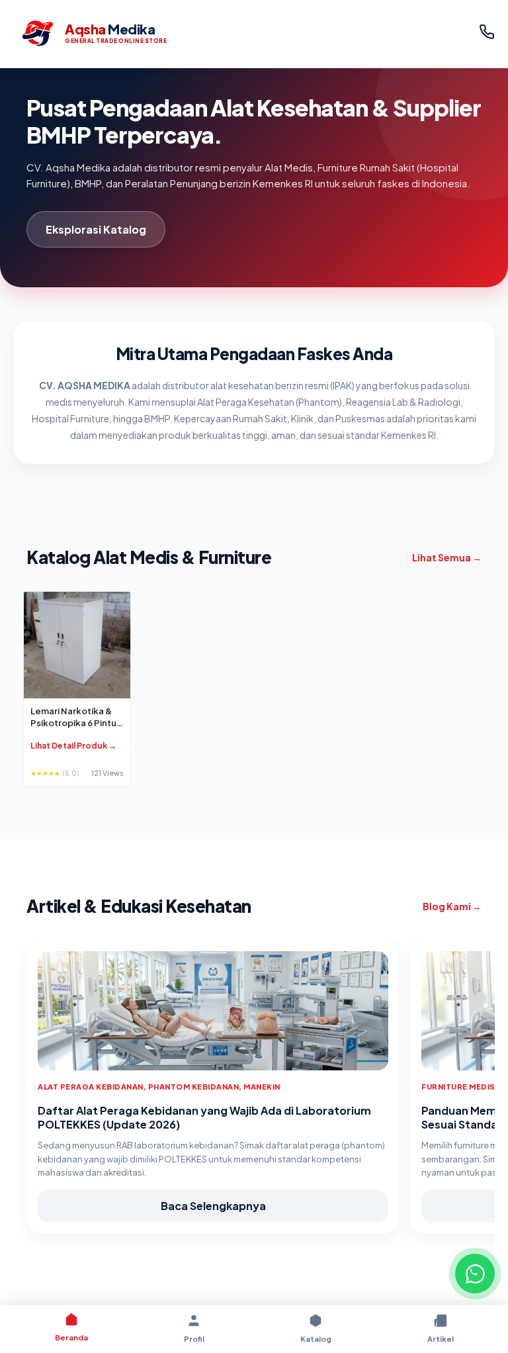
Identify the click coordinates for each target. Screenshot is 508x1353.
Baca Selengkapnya (213, 1206)
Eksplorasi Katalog (96, 229)
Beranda (71, 1337)
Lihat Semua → (447, 557)
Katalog (315, 1338)
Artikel (440, 1338)
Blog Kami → (452, 906)
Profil (194, 1338)
